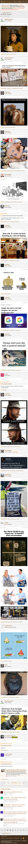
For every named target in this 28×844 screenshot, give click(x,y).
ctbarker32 (6, 800)
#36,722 (25, 62)
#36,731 (25, 379)
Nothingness (6, 793)
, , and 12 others (11, 260)
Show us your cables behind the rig (13, 792)
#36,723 (25, 97)
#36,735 (25, 527)
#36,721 (25, 24)
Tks (2, 16)
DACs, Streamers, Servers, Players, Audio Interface (14, 824)
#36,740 (25, 759)
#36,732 (25, 398)
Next (19, 782)
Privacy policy (16, 838)
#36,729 (25, 302)
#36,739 (25, 740)
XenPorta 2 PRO (4, 842)
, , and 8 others (12, 446)
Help (21, 838)
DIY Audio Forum (10, 807)
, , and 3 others (9, 127)
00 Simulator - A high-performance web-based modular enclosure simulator (14, 805)
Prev (8, 782)
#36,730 (25, 339)
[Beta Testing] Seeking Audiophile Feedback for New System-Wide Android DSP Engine (15, 812)
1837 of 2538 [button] (14, 782)
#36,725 (25, 179)
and (6, 293)
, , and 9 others (12, 370)
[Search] (26, 1)
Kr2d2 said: (4, 213)
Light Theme (4, 836)
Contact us (3, 838)
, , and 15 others (10, 54)
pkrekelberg (6, 823)
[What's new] (23, 1)
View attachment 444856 (6, 383)
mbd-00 (5, 807)
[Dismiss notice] (26, 5)
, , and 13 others (11, 697)
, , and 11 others (13, 88)
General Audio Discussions (13, 800)
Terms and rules (9, 838)
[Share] (23, 24)
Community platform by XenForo (11, 840)
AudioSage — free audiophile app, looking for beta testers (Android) (15, 798)
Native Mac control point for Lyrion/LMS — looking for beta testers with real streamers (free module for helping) (15, 820)
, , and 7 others (11, 519)
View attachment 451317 (6, 745)
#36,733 (25, 455)
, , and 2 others (11, 221)
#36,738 (25, 706)
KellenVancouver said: (6, 743)
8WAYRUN (15, 842)
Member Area (11, 793)
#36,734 (25, 479)
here (17, 8)
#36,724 (25, 136)
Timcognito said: (5, 381)
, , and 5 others (12, 202)
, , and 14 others (12, 622)
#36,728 (25, 269)
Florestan (5, 814)
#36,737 (25, 669)
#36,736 (25, 630)
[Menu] (1, 1)
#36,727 (25, 230)
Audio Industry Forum (12, 814)
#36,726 (25, 210)
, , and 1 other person (11, 330)
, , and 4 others (14, 170)
